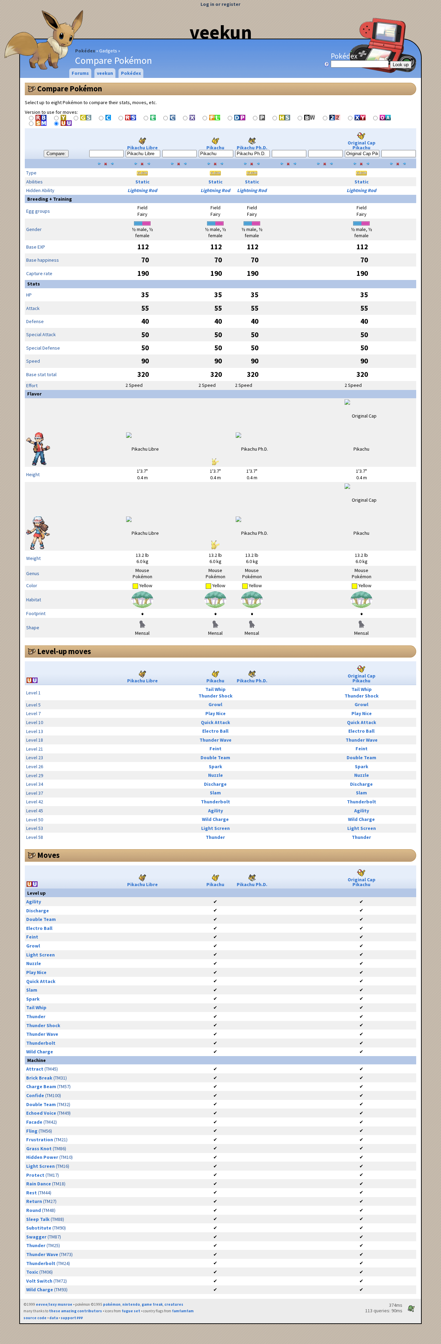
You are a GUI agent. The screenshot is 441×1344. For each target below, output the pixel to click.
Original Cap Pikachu (362, 145)
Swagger (36, 1237)
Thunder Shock (215, 696)
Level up (36, 893)
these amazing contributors (75, 1310)
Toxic (32, 1272)
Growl (215, 704)
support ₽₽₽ (72, 1317)
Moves (48, 855)
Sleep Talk (38, 1219)
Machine (36, 1060)
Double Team (215, 757)
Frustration (39, 1139)
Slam (215, 793)
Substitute (38, 1228)
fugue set (131, 1310)
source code (35, 1317)
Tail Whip (215, 689)
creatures (173, 1304)
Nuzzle (215, 775)
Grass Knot (39, 1148)
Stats (33, 284)
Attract (34, 1069)
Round (33, 1210)
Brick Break (39, 1078)
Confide (35, 1095)
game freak (152, 1304)
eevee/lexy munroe (54, 1304)
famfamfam (183, 1310)
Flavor (34, 394)
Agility (215, 811)
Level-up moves (64, 651)
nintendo (131, 1304)
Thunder (215, 837)
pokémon (112, 1304)
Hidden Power (42, 1157)
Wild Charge (215, 819)
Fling (32, 1131)
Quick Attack (215, 722)
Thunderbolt (215, 802)
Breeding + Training (49, 199)
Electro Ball (215, 731)
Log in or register (220, 4)
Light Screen (215, 828)
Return (34, 1201)
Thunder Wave (215, 740)
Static (142, 182)
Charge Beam (41, 1086)
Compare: (56, 153)
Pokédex (85, 51)
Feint (215, 748)
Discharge (215, 784)
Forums (80, 73)
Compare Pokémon (69, 88)
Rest (31, 1193)
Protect (35, 1175)
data (53, 1317)
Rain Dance (38, 1184)
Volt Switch (39, 1281)
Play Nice (215, 713)
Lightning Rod (142, 190)
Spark (215, 766)
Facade (34, 1122)
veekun (220, 32)
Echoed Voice (41, 1113)
